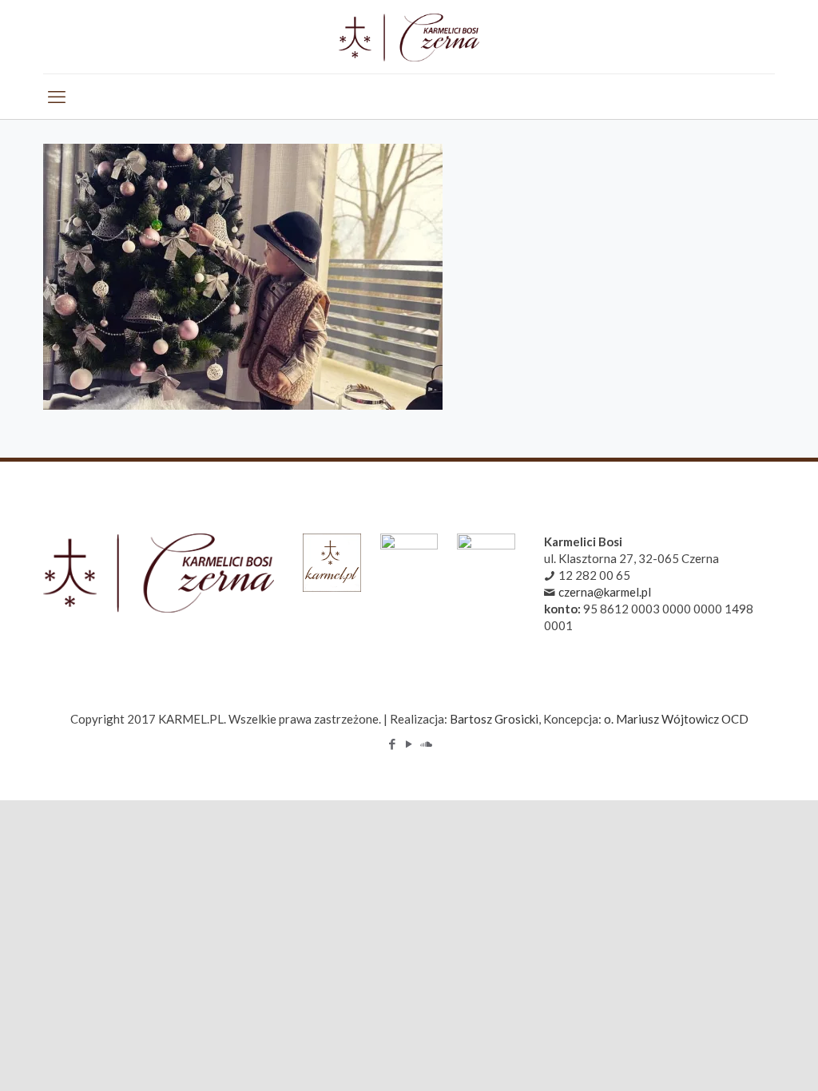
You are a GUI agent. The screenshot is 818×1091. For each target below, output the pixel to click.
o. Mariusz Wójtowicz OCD (676, 719)
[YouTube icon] (409, 743)
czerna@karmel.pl (604, 592)
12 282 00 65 (594, 575)
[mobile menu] (56, 96)
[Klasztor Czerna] (409, 36)
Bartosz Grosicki (494, 719)
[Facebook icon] (393, 743)
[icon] (426, 743)
